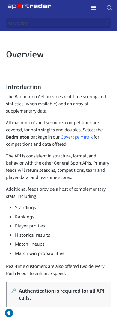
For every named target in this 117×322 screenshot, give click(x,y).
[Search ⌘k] (109, 7)
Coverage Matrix (77, 137)
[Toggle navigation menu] (93, 7)
